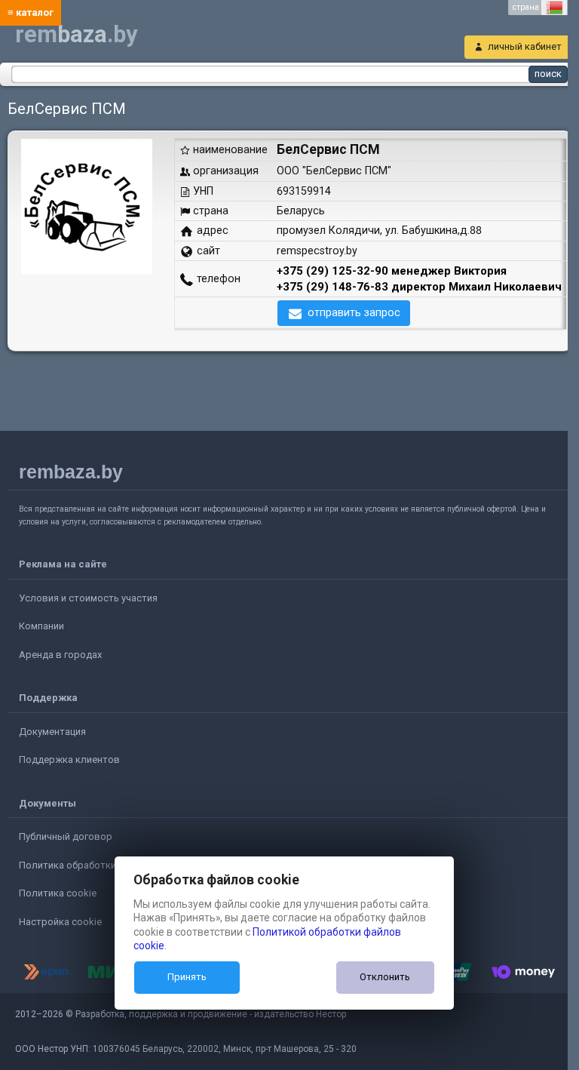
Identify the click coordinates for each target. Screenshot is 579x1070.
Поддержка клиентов (69, 759)
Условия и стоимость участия (88, 598)
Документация (52, 731)
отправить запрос (354, 312)
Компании (41, 626)
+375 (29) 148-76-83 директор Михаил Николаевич (419, 287)
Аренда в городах (60, 654)
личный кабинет (525, 46)
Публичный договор (65, 836)
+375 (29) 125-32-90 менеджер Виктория (392, 271)
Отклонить (385, 976)
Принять (187, 976)
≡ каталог (31, 12)
